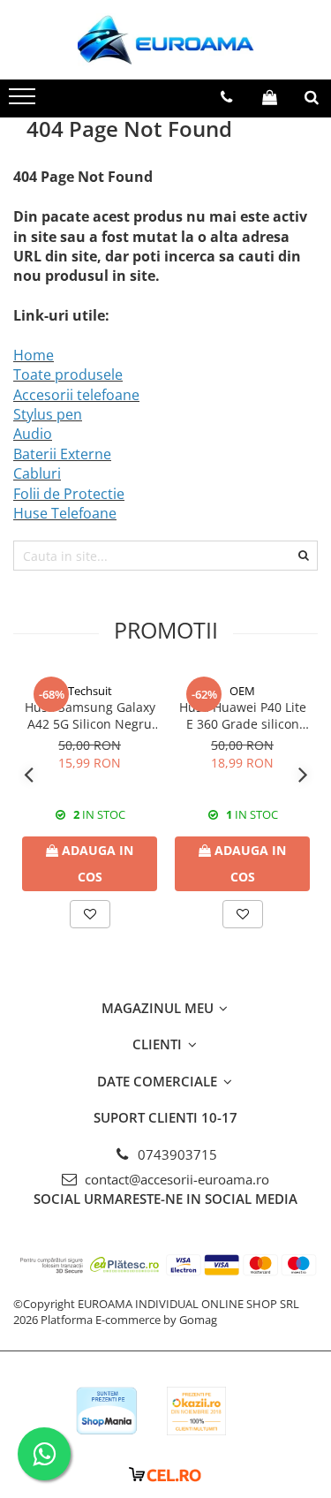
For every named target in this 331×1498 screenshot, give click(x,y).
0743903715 (175, 1154)
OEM (242, 691)
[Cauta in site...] (311, 97)
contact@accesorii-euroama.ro (175, 1179)
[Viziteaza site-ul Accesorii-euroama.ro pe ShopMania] (107, 1411)
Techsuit (90, 691)
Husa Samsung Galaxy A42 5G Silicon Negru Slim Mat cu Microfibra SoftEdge (90, 715)
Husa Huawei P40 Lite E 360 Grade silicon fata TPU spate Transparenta (242, 715)
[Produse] (24, 101)
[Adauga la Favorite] (90, 914)
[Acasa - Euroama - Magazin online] (166, 39)
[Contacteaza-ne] (226, 97)
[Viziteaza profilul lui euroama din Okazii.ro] (197, 1411)
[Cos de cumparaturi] (270, 97)
